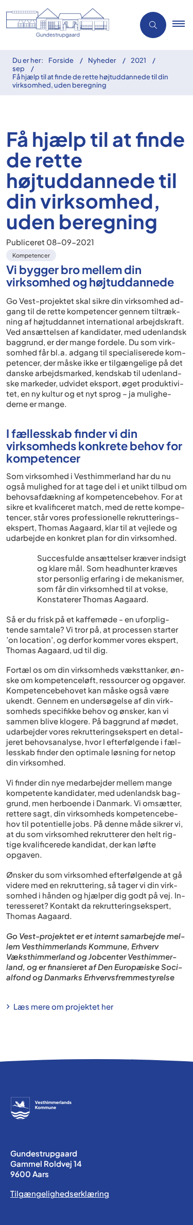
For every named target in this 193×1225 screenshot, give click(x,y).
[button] (182, 25)
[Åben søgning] (153, 25)
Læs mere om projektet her (64, 1006)
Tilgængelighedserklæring (59, 1193)
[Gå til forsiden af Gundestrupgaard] (64, 25)
